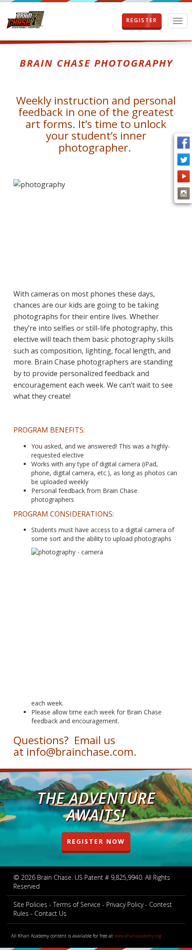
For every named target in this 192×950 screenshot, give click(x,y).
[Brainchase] (25, 20)
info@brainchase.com (80, 751)
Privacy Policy (124, 904)
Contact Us (50, 913)
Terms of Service (76, 904)
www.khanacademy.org (137, 936)
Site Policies (30, 904)
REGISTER (141, 20)
